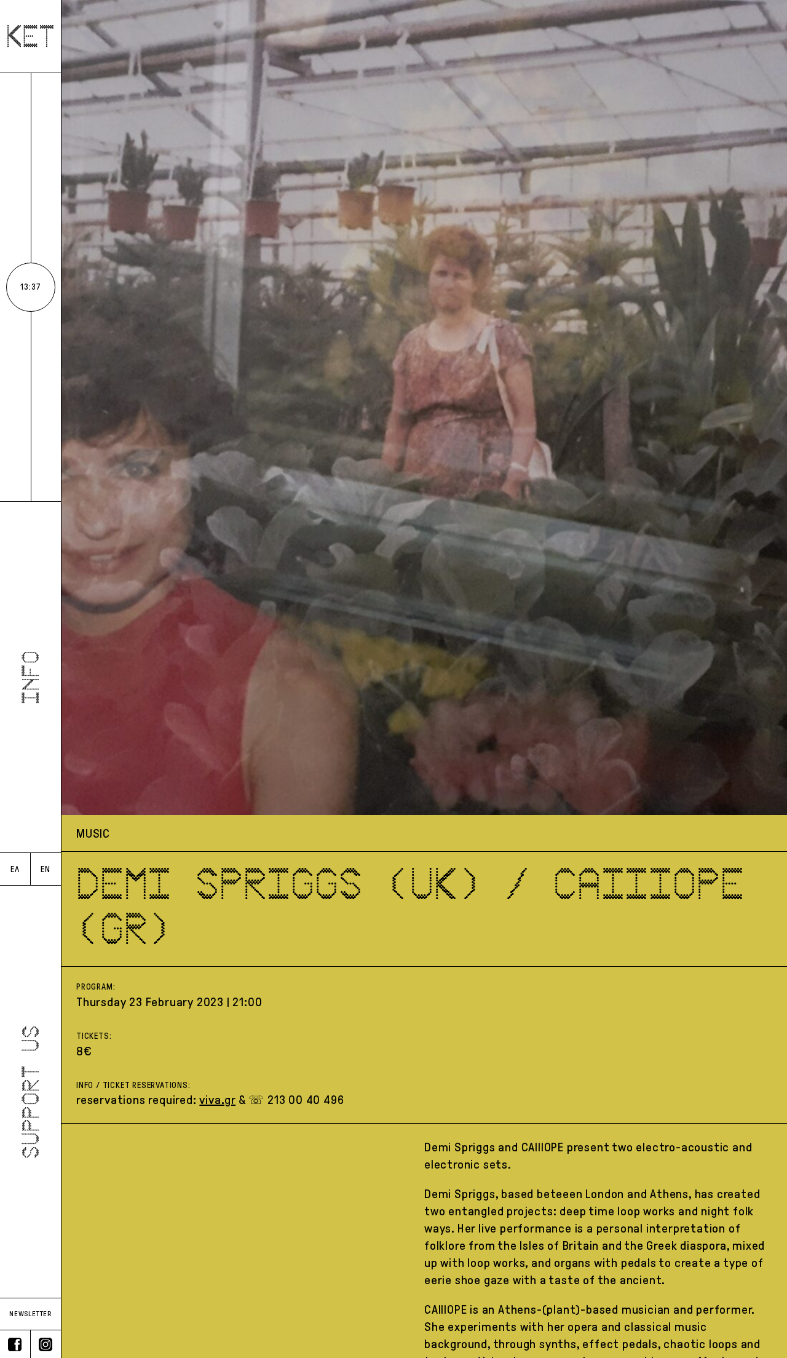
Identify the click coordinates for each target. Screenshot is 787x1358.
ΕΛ (15, 869)
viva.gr (217, 1099)
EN (45, 869)
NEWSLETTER (30, 1313)
